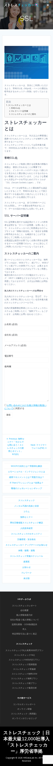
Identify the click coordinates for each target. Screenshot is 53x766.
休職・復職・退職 (26, 550)
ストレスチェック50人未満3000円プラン (24, 650)
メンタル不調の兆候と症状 (26, 505)
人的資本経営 (26, 528)
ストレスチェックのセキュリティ (26, 533)
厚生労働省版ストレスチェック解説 (26, 522)
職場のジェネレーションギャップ (26, 488)
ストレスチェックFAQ (24, 655)
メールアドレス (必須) (15, 345)
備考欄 (7, 366)
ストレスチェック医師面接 (24, 664)
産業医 (26, 561)
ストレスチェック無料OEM (24, 673)
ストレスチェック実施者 (24, 669)
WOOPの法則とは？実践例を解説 (26, 466)
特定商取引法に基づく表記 (24, 633)
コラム (26, 511)
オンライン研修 (24, 709)
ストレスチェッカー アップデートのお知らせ (26, 544)
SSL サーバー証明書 (19, 111)
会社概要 (24, 610)
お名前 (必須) (11, 324)
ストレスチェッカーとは (19, 105)
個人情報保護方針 (24, 615)
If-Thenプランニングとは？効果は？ (26, 482)
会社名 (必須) (11, 334)
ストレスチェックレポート (24, 605)
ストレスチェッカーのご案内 (23, 114)
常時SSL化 (15, 108)
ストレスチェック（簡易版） (24, 713)
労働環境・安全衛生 (26, 539)
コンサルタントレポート (24, 704)
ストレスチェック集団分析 (24, 687)
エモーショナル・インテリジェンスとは (26, 471)
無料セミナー (26, 517)
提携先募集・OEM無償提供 (24, 624)
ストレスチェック (26, 500)
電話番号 (8, 355)
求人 (24, 629)
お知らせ (26, 567)
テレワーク (26, 572)
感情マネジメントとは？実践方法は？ (26, 477)
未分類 (26, 578)
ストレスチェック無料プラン (24, 678)
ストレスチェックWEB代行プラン (24, 659)
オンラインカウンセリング (24, 718)
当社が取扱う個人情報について (24, 619)
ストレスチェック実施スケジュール (26, 556)
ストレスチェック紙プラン (24, 683)
